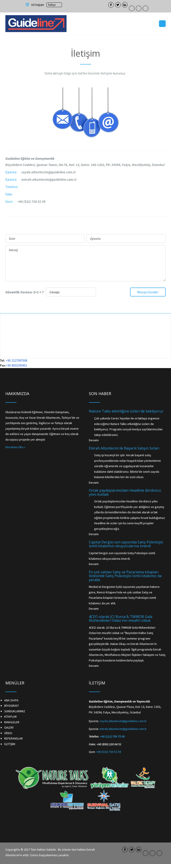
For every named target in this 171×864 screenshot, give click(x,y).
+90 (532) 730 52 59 (31, 201)
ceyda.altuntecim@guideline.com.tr (48, 172)
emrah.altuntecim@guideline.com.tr (49, 179)
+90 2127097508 (16, 360)
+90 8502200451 (16, 365)
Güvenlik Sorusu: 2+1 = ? (25, 292)
